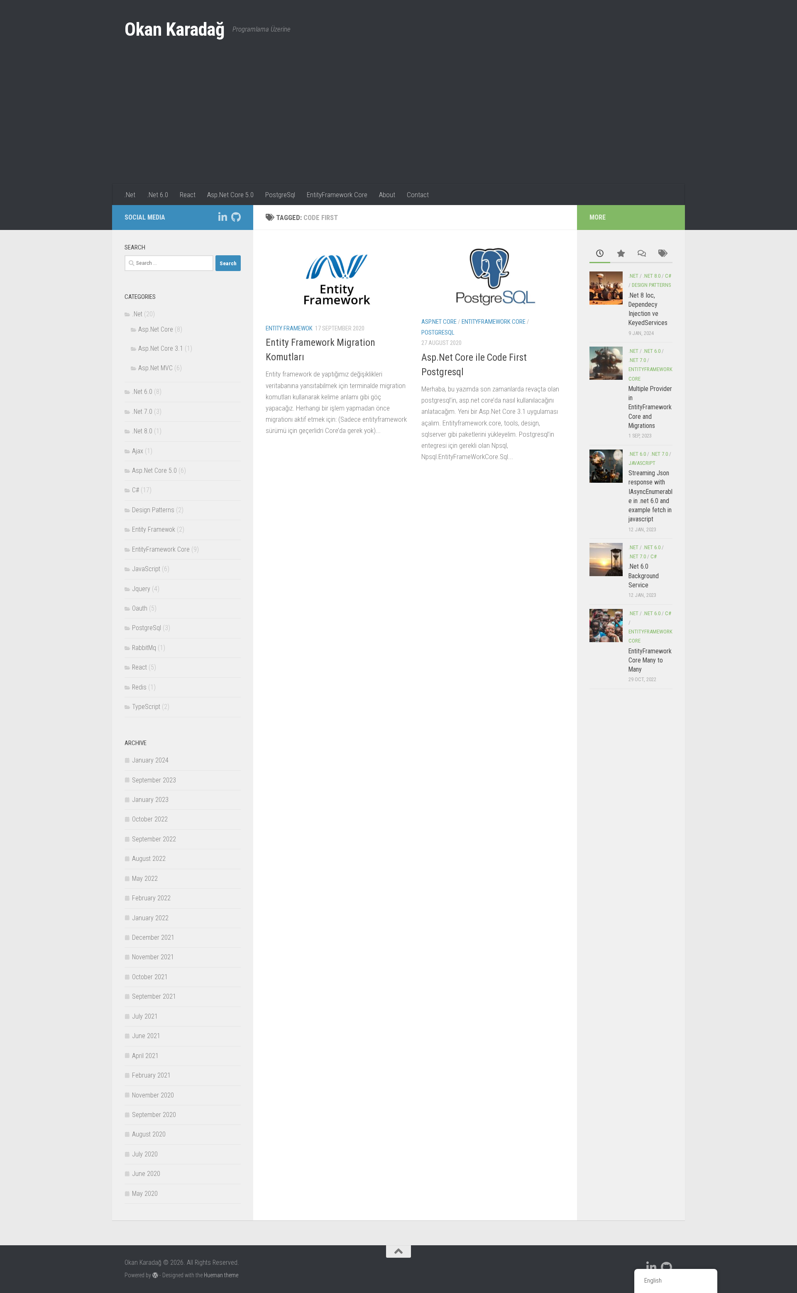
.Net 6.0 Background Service (643, 575)
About (387, 195)
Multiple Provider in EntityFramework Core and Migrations (650, 407)
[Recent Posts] (599, 254)
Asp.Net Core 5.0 (230, 195)
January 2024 (150, 760)
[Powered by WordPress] (155, 1275)
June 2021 (146, 1036)
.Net (129, 195)
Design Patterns (153, 510)
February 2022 (151, 898)
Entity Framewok (289, 328)
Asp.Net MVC (155, 368)
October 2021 (150, 977)
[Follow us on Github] (236, 217)
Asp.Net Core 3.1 (160, 348)
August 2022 (149, 859)
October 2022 (150, 819)
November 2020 (153, 1095)
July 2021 (145, 1016)
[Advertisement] (398, 122)
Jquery (141, 589)
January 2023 (150, 800)
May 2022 (145, 878)
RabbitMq (144, 648)
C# (135, 490)
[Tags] (662, 254)
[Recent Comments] (641, 254)
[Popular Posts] (620, 254)
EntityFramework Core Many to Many (650, 660)
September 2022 (154, 839)
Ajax (137, 451)
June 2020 (146, 1174)
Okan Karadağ (174, 29)
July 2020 (145, 1154)
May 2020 (145, 1194)
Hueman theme (221, 1275)
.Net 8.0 (142, 431)
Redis (139, 687)
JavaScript (146, 569)
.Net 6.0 (157, 195)
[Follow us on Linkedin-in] (222, 217)
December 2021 (153, 937)
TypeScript (146, 707)
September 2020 (154, 1115)
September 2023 (154, 780)
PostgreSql (280, 195)
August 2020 (149, 1134)
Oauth (139, 608)
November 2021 (153, 957)
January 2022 (150, 918)
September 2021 (154, 996)
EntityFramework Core (337, 195)
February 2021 (151, 1075)
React (188, 195)
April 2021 (145, 1056)
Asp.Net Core (439, 321)
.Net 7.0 (142, 412)
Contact (418, 195)
